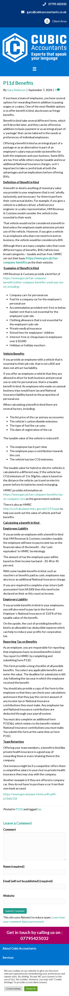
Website (8, 895)
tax (39, 809)
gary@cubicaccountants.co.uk (46, 12)
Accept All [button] (31, 988)
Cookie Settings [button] (13, 988)
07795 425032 (57, 4)
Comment (9, 829)
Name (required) (13, 866)
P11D (19, 809)
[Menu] (34, 69)
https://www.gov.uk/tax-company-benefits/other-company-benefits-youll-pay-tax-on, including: (33, 282)
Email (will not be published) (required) (28, 881)
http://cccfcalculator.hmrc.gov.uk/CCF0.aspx (31, 508)
